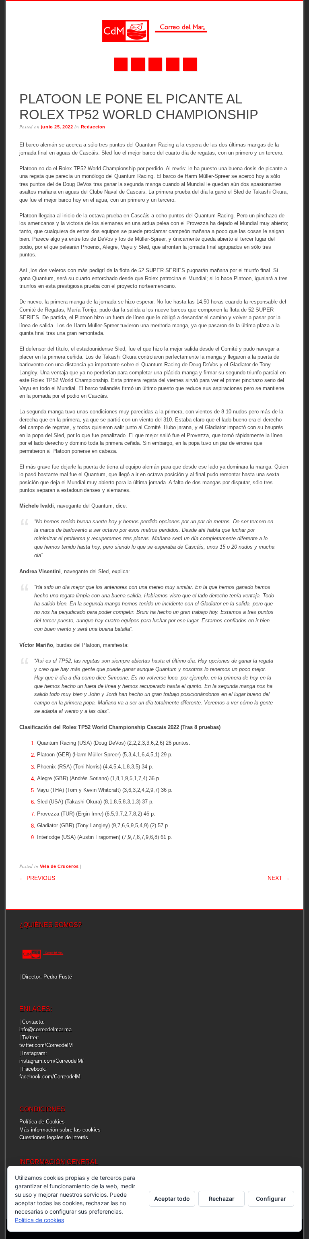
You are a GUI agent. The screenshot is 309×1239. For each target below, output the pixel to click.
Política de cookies (39, 1219)
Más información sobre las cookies (60, 1130)
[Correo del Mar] (154, 49)
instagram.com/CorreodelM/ (51, 1061)
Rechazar (222, 1198)
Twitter (138, 64)
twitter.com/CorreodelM (46, 1045)
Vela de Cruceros (59, 866)
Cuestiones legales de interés (53, 1137)
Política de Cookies (42, 1122)
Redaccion (93, 126)
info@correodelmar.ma (45, 1029)
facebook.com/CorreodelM (49, 1077)
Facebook (121, 64)
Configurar (271, 1198)
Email (172, 64)
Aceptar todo (172, 1198)
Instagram (155, 64)
